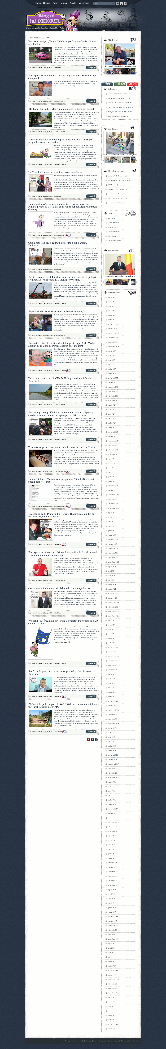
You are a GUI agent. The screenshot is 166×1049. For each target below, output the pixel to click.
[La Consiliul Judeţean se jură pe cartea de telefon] (91, 197)
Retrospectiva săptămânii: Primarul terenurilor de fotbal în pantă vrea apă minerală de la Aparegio (62, 553)
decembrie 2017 (113, 764)
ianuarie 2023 (112, 490)
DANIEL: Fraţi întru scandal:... (118, 185)
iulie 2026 (111, 302)
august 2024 (112, 405)
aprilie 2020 (112, 638)
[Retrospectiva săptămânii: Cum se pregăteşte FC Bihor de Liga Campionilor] (91, 102)
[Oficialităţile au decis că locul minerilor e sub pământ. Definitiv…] (91, 270)
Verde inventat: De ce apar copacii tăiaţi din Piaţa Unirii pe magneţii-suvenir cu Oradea (60, 141)
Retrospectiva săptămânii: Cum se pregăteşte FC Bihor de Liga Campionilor (62, 77)
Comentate (120, 84)
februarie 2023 (113, 486)
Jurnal (64, 3)
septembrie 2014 (113, 939)
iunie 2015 (111, 898)
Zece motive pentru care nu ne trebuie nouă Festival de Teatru (61, 447)
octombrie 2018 (113, 719)
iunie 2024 (111, 414)
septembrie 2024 (113, 400)
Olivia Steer (112, 236)
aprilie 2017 (112, 800)
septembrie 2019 (113, 670)
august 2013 (112, 997)
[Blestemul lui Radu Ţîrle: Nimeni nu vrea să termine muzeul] (91, 133)
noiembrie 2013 (113, 984)
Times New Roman (114, 240)
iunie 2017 (111, 791)
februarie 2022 (113, 539)
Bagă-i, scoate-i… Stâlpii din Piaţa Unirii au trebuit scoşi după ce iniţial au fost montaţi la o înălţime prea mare (62, 278)
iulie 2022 (111, 517)
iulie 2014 (111, 948)
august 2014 (112, 943)
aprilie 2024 (112, 423)
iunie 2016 (111, 845)
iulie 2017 (111, 786)
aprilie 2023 (112, 477)
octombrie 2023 (113, 450)
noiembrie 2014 (113, 930)
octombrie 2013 (113, 988)
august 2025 (112, 351)
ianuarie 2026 (112, 328)
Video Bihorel (113, 250)
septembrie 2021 (113, 562)
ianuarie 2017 (112, 813)
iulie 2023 (111, 463)
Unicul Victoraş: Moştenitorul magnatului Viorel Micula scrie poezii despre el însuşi (61, 480)
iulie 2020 (111, 625)
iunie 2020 (111, 629)
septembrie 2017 (113, 777)
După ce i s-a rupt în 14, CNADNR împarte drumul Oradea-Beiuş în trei (60, 379)
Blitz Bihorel (57, 67)
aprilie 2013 (112, 1015)
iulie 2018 (111, 732)
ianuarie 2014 (112, 975)
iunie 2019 (111, 683)
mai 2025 (111, 364)
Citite (107, 84)
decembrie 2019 (113, 656)
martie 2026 (112, 319)
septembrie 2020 (113, 616)
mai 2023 (111, 472)
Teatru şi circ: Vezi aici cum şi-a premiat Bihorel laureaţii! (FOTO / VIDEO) (120, 94)
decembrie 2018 (113, 710)
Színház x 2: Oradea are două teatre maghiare (120, 103)
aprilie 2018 (112, 746)
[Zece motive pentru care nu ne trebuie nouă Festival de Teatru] (91, 472)
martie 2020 (112, 643)
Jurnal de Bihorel (59, 101)
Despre (46, 3)
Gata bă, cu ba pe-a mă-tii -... (118, 189)
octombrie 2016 (113, 827)
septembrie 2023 (113, 454)
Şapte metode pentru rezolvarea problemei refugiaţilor (57, 311)
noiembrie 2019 (113, 661)
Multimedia (84, 3)
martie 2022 (112, 535)
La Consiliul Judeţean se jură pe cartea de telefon (55, 172)
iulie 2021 (111, 571)
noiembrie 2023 (113, 445)
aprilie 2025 (112, 369)
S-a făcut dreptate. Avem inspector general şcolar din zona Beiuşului (59, 672)
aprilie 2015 (112, 907)
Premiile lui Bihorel (60, 164)
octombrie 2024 (113, 396)
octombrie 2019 (113, 665)
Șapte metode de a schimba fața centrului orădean (118, 116)
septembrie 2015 (113, 885)
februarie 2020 (113, 647)
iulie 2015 (111, 894)
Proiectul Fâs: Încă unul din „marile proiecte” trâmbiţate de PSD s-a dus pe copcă (63, 622)
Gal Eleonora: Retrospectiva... (118, 194)
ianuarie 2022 (112, 544)
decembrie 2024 (113, 387)
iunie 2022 (111, 521)
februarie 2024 (113, 432)
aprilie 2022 (112, 530)
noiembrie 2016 (113, 822)
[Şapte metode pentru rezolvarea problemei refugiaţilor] (91, 336)
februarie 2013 (113, 1024)
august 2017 (112, 782)
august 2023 (112, 459)
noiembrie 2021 (113, 553)
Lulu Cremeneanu (114, 231)
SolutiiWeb (135, 1041)
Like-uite (132, 84)
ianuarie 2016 (112, 867)
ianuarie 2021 (112, 598)
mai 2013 (111, 1011)
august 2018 (112, 728)
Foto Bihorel (57, 731)
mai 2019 (111, 687)
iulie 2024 (111, 409)
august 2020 (112, 620)
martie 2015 (112, 912)
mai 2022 (111, 526)
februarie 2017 (113, 809)
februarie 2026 (113, 324)
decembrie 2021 (113, 548)
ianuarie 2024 (112, 436)
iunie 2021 (111, 575)
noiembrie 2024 (113, 391)
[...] (63, 62)
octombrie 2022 (113, 503)
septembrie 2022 (113, 508)
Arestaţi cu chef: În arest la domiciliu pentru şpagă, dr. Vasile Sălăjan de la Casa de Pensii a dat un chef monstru (61, 344)
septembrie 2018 (113, 723)
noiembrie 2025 (113, 337)
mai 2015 (111, 903)
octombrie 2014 (113, 934)
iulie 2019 (111, 679)
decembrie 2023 (113, 441)
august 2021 (112, 566)
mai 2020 (111, 634)
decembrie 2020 (113, 602)
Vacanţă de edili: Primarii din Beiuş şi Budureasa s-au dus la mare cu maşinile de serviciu (61, 515)
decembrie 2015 (113, 871)
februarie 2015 (113, 916)
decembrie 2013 (113, 979)
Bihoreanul (111, 218)
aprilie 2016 (112, 854)
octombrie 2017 (113, 773)
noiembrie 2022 (113, 499)
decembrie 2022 (113, 495)
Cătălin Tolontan (113, 222)
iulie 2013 (111, 1002)
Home (38, 3)
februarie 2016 (113, 862)
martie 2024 (112, 427)
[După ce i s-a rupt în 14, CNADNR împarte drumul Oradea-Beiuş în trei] (91, 406)
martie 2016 (112, 858)
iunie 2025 (111, 360)
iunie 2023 (111, 468)
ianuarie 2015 (112, 921)
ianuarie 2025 (112, 382)
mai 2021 (111, 580)
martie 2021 (112, 589)
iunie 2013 (111, 1006)
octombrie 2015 (113, 880)
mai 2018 (111, 741)
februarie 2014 (113, 970)
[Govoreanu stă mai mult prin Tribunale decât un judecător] (91, 614)
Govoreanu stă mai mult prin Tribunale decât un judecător (59, 588)
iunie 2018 (111, 737)
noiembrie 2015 (113, 876)
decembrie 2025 (113, 333)
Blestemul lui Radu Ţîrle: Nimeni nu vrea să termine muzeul (61, 108)
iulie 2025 (111, 355)
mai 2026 (111, 311)
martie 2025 (112, 373)
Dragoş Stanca (113, 227)
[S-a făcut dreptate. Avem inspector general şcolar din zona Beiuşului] (91, 697)
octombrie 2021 (113, 557)
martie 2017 (112, 804)
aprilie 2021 (112, 584)
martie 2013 (112, 1020)
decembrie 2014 (113, 925)
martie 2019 (112, 696)
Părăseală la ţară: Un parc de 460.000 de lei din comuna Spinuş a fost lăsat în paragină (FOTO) (63, 705)
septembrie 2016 (113, 831)
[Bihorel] (40, 20)
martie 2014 (112, 966)
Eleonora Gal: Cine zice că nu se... (119, 180)
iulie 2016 (111, 840)
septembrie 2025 (113, 346)
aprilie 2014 (112, 961)
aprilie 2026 (112, 315)
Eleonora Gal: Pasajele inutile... (119, 176)
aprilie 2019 (112, 692)
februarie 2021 (113, 593)
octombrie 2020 (113, 611)
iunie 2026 (111, 306)
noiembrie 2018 (113, 714)
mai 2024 (111, 418)
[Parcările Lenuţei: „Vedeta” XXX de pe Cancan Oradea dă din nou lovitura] (91, 69)
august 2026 (112, 297)
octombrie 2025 (113, 342)
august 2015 (112, 889)
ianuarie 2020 (112, 652)
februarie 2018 (113, 755)
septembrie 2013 (113, 993)
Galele (73, 3)
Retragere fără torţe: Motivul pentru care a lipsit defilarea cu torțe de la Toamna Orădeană (120, 112)
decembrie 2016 (113, 818)
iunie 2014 (111, 952)
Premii (56, 3)
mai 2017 (111, 795)
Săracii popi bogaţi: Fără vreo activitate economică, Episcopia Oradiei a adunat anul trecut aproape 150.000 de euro (61, 414)
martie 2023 (112, 481)
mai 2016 (111, 849)
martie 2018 (112, 750)
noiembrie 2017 (113, 768)
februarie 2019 (113, 701)
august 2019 (112, 674)
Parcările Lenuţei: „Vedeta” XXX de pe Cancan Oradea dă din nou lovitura (62, 43)
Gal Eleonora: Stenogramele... (118, 203)
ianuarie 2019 (112, 705)
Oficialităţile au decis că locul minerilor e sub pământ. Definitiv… (57, 244)
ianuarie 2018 (112, 759)
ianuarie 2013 (112, 1029)
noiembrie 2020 (113, 607)
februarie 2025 (113, 378)
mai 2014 (111, 957)
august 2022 (112, 512)
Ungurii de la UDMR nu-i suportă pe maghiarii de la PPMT (120, 107)
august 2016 (112, 836)
